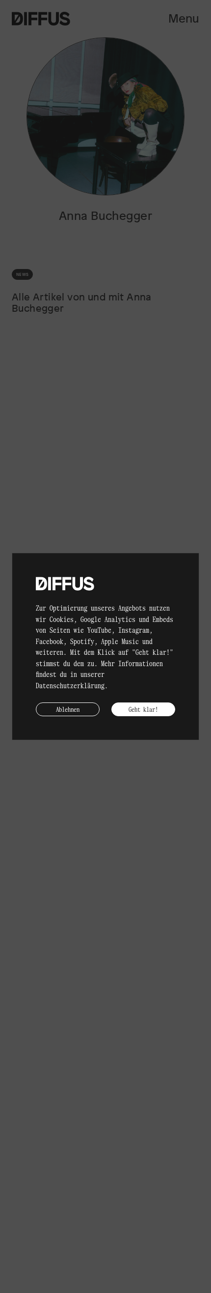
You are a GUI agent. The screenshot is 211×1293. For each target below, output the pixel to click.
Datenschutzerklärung (70, 685)
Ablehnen (67, 709)
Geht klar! (143, 709)
